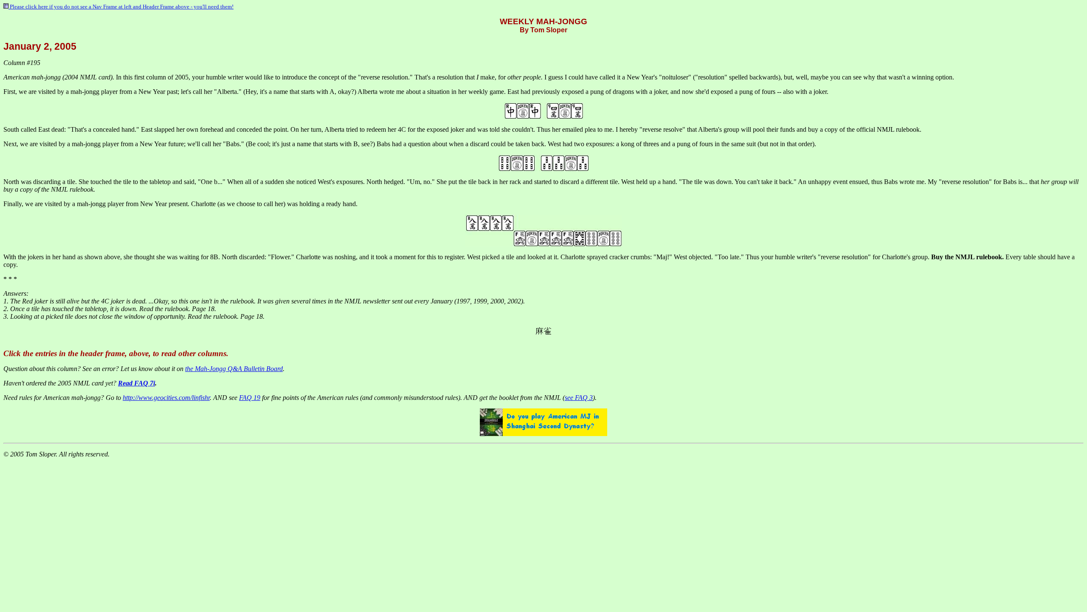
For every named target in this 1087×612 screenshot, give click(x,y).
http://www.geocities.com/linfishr (166, 397)
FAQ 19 (249, 397)
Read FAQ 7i (136, 383)
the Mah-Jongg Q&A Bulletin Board (234, 368)
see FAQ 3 (579, 397)
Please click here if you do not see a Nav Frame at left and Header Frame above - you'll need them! (121, 6)
